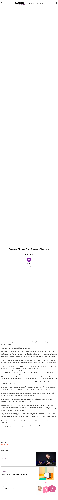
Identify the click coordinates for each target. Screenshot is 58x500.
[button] (25, 254)
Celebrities (4, 457)
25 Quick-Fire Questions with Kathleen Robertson (12, 488)
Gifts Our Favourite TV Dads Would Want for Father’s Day (14, 474)
